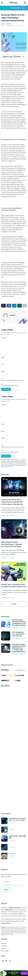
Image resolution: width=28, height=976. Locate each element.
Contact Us (4, 948)
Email (3, 364)
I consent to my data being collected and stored (12, 885)
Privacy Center (5, 951)
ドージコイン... (13, 853)
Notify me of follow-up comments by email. (12, 380)
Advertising (4, 946)
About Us (3, 943)
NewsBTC (8, 23)
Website (3, 371)
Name (3, 357)
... (9, 827)
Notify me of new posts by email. (10, 385)
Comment (4, 337)
